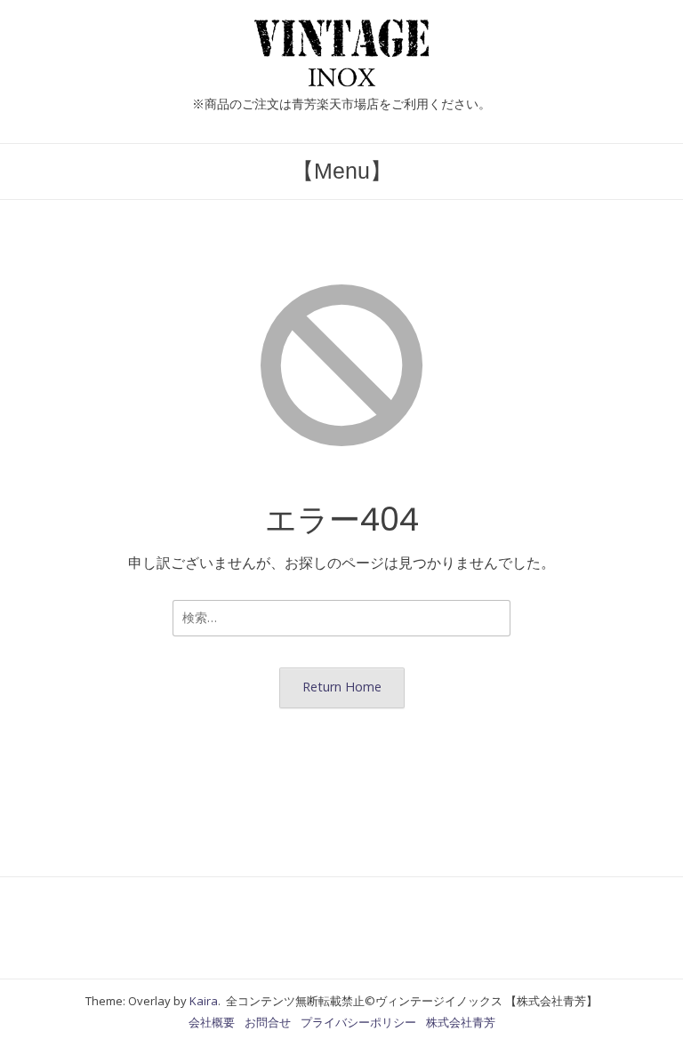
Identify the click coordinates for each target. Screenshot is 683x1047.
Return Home (342, 686)
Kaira (203, 1001)
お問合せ (268, 1022)
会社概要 (212, 1022)
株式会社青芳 (460, 1022)
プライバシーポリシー (358, 1022)
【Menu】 (342, 170)
